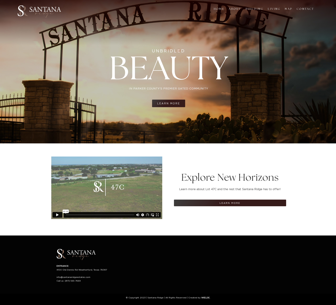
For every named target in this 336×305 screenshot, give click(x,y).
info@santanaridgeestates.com (73, 277)
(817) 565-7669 (73, 281)
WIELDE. (205, 297)
